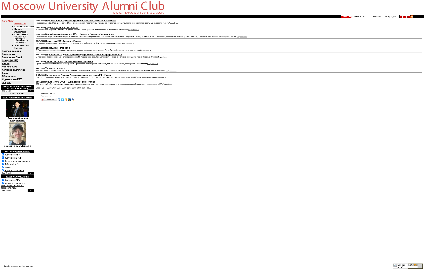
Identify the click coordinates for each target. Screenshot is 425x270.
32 (73, 88)
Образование (9, 76)
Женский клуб (9, 66)
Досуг (5, 73)
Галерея (18, 48)
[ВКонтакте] (59, 100)
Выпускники (8, 54)
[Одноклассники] (66, 100)
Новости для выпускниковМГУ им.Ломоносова (17, 87)
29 (65, 88)
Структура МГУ (21, 34)
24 (53, 88)
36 (83, 88)
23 (50, 88)
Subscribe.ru (23, 151)
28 (63, 88)
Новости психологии (14, 170)
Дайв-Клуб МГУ (11, 164)
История (18, 29)
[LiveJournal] (73, 100)
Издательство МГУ (12, 79)
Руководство (20, 32)
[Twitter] (62, 100)
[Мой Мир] (69, 100)
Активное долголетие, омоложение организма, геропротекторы (13, 185)
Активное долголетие (13, 70)
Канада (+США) (10, 60)
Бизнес (5, 63)
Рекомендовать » (48, 93)
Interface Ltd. (27, 266)
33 (75, 88)
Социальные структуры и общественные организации (21, 40)
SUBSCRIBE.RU (17, 93)
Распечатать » (47, 96)
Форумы (6, 82)
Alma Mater (8, 21)
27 (60, 88)
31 (70, 88)
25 (55, 88)
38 (88, 88)
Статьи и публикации (24, 26)
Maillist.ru (23, 177)
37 (85, 88)
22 (48, 88)
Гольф (7, 167)
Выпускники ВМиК (12, 57)
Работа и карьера (11, 51)
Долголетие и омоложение (17, 161)
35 (80, 88)
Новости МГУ (20, 24)
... (45, 88)
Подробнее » (174, 23)
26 (58, 88)
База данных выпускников (17, 97)
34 (78, 88)
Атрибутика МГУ (21, 45)
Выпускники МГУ (12, 155)
